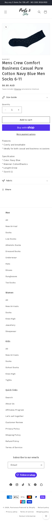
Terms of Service (14, 447)
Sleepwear (11, 331)
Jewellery (10, 325)
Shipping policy (42, 512)
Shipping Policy (13, 435)
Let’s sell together (15, 416)
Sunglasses (11, 276)
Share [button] (8, 189)
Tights (9, 380)
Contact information (27, 516)
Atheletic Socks (13, 245)
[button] (5, 12)
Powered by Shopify (27, 507)
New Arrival (11, 226)
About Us (10, 404)
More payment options (26, 134)
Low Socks (11, 239)
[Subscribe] (41, 465)
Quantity (6, 104)
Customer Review (14, 422)
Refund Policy (12, 441)
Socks (9, 232)
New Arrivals (12, 306)
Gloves (9, 270)
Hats (8, 264)
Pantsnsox (14, 507)
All (7, 220)
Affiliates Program (15, 410)
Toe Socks (11, 282)
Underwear (11, 257)
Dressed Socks (13, 251)
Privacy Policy (13, 429)
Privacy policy (11, 512)
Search (9, 397)
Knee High (10, 319)
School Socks (12, 367)
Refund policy (43, 507)
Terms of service (27, 512)
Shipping (17, 89)
